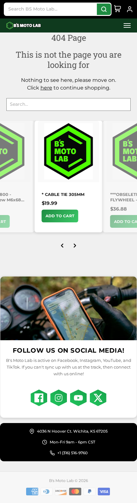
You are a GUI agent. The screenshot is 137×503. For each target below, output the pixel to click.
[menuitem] (125, 25)
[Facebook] (39, 398)
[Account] (129, 9)
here (46, 88)
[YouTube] (78, 398)
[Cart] (117, 9)
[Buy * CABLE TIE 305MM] (68, 151)
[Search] (104, 9)
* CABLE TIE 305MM (63, 194)
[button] (125, 25)
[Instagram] (58, 398)
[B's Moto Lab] (23, 25)
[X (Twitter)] (98, 398)
